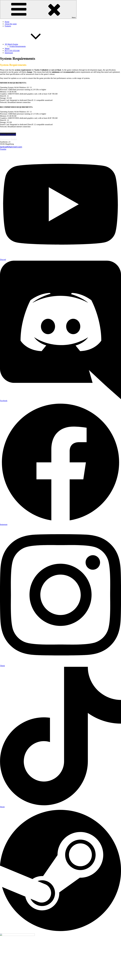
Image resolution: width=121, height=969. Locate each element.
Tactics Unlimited (8, 134)
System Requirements (17, 46)
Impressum (9, 53)
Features (8, 26)
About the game (11, 24)
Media (7, 48)
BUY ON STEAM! (12, 51)
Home (7, 22)
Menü (74, 17)
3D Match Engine (11, 44)
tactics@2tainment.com (11, 146)
